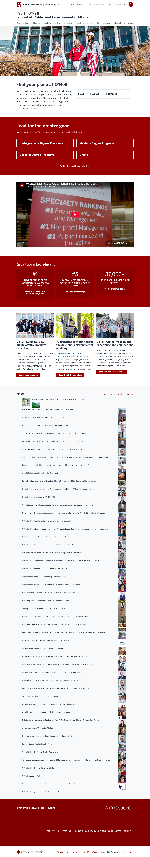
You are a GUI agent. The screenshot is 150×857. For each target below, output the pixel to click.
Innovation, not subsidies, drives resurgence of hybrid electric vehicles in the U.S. (55, 465)
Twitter (107, 808)
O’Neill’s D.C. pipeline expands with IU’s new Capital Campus (47, 712)
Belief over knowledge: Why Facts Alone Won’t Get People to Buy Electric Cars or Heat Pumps (61, 720)
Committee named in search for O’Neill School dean (43, 417)
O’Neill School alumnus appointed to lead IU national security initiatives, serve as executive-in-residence (65, 529)
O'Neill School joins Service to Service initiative (41, 792)
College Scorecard (72, 852)
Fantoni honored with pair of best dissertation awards (44, 537)
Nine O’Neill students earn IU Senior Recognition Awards (45, 640)
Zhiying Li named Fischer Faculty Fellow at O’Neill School (45, 609)
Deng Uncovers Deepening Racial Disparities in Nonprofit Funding (49, 736)
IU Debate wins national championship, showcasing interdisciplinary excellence (54, 656)
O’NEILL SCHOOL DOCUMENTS (81, 831)
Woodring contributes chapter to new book (40, 696)
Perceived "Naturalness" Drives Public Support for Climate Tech (48, 409)
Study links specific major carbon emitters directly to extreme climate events (54, 433)
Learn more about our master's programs (35, 292)
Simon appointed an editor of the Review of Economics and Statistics (50, 593)
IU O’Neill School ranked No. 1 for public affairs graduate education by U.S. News (55, 617)
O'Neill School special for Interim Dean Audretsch (42, 473)
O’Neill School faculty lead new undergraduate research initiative (48, 521)
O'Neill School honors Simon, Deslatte (38, 768)
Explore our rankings (28, 375)
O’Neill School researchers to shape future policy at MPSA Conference (51, 585)
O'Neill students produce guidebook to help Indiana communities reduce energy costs (57, 505)
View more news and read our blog (119, 394)
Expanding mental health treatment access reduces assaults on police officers (54, 680)
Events (51, 808)
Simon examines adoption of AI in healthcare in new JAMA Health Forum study (54, 784)
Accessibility (61, 852)
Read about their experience (111, 372)
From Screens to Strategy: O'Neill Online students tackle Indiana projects (52, 441)
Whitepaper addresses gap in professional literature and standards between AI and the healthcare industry (66, 760)
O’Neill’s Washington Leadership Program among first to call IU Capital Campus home (58, 489)
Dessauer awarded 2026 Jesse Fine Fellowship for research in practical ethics (54, 624)
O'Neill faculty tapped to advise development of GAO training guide (49, 704)
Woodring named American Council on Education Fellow (45, 601)
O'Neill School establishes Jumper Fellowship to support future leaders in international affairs (61, 561)
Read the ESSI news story (70, 375)
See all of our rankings (75, 291)
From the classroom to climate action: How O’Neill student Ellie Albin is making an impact (59, 481)
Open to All (83, 852)
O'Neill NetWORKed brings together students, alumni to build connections (53, 672)
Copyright (102, 852)
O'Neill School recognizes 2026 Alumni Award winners (44, 569)
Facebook (113, 808)
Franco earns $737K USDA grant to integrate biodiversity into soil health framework (57, 688)
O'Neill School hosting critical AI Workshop (40, 752)
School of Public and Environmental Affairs (52, 15)
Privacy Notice (93, 852)
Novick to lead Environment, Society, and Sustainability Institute (58, 399)
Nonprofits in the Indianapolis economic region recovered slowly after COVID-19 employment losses (63, 513)
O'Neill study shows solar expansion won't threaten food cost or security (52, 545)
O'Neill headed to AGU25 (32, 776)
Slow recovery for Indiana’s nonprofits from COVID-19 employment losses (52, 449)
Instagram (118, 808)
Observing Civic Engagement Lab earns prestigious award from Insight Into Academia (57, 664)
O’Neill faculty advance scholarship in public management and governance (53, 553)
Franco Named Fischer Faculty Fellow (37, 744)
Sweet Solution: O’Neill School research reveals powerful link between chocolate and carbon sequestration (66, 457)
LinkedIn (128, 808)
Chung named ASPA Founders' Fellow (38, 728)
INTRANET (126, 831)
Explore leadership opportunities (75, 166)
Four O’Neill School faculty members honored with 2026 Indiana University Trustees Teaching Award (63, 632)
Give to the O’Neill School (30, 808)
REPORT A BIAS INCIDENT (57, 831)
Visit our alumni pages (115, 289)
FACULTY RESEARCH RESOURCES (107, 831)
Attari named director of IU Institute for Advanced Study (45, 425)
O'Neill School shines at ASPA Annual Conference (42, 648)
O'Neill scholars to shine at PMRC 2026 (38, 497)
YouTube (123, 808)
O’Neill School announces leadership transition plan (43, 577)
